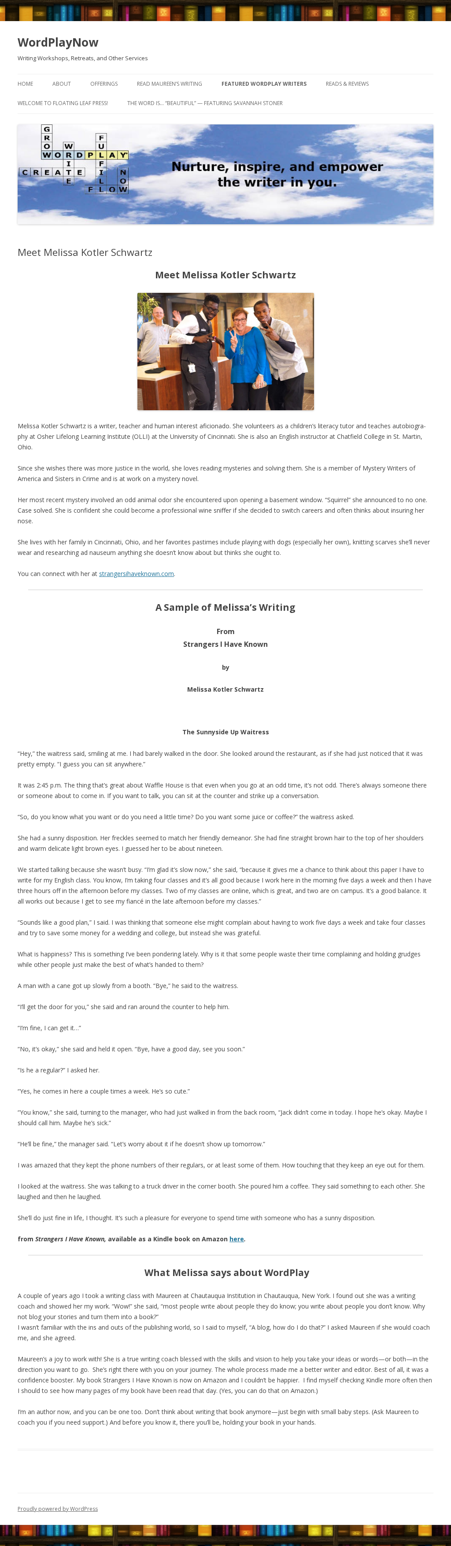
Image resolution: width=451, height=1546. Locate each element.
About (61, 84)
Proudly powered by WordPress (58, 1509)
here (236, 1239)
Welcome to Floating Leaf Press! (63, 103)
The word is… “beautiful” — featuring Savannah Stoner (205, 103)
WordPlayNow (58, 42)
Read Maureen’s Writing (169, 84)
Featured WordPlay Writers (264, 84)
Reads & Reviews (347, 84)
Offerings (104, 84)
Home (25, 84)
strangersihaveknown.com (136, 573)
